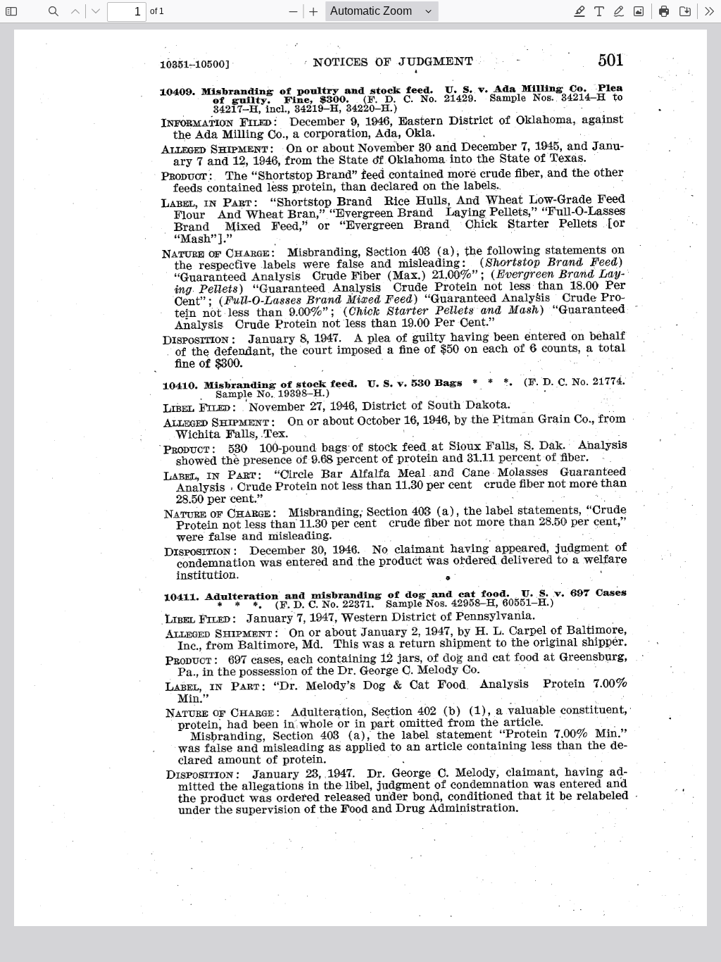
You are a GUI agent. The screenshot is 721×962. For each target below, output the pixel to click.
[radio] (579, 11)
